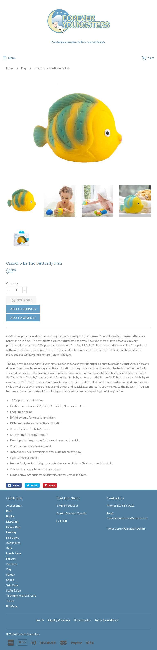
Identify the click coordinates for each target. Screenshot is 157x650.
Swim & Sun (13, 590)
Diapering (12, 521)
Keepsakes (13, 542)
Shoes (10, 580)
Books (10, 516)
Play (23, 68)
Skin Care (12, 585)
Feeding (11, 532)
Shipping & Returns (58, 620)
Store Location (82, 620)
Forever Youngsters (28, 634)
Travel (10, 601)
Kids (9, 548)
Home (9, 68)
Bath (9, 511)
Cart (151, 57)
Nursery (11, 558)
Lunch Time (13, 553)
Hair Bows (12, 537)
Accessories (14, 505)
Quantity (12, 283)
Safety (10, 574)
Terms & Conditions (106, 620)
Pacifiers (11, 564)
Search (40, 620)
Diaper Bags (13, 527)
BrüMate (11, 606)
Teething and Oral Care (21, 595)
